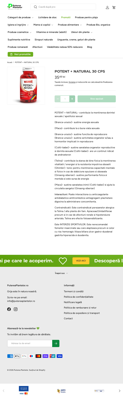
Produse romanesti (18, 47)
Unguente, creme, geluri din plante (76, 39)
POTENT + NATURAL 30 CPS (27, 62)
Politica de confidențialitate (78, 296)
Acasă (9, 62)
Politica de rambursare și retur (80, 307)
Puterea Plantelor (21, 370)
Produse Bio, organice (98, 24)
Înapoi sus (60, 273)
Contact (68, 318)
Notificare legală (73, 302)
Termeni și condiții (74, 291)
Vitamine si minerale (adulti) (51, 32)
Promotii (65, 17)
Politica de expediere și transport (82, 313)
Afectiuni (37, 47)
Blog (89, 47)
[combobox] (63, 7)
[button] (114, 7)
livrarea (72, 82)
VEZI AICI (78, 260)
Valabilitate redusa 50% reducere (65, 47)
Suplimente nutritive (19, 39)
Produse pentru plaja (86, 17)
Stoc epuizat (96, 98)
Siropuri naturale (44, 39)
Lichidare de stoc (47, 17)
